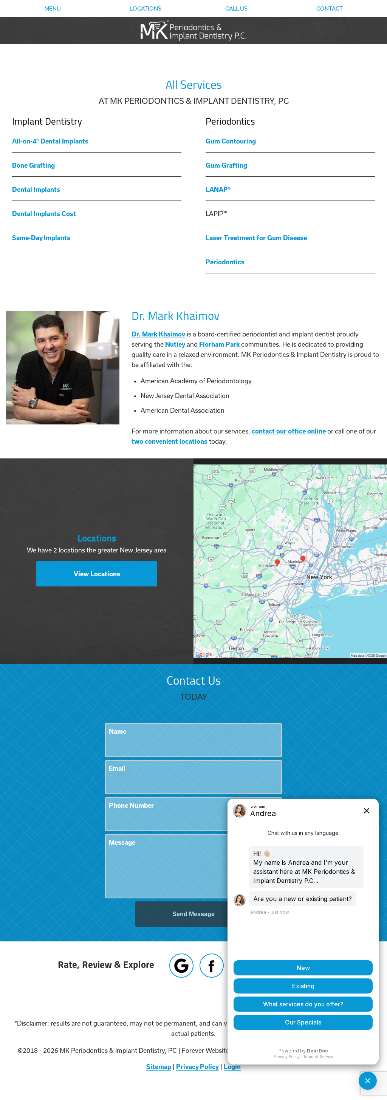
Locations (145, 8)
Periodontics (225, 261)
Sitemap (158, 1066)
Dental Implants (36, 189)
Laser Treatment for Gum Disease (256, 237)
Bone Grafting (33, 165)
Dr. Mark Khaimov (158, 334)
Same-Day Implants (41, 237)
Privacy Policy (197, 1066)
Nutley (175, 344)
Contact (329, 8)
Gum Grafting (226, 165)
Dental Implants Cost (44, 213)
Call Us (236, 8)
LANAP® (218, 189)
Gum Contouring (231, 141)
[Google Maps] (181, 965)
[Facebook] (212, 965)
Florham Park (219, 344)
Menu (52, 8)
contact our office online (289, 431)
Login (232, 1066)
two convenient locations (169, 441)
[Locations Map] (290, 560)
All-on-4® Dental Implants (50, 141)
